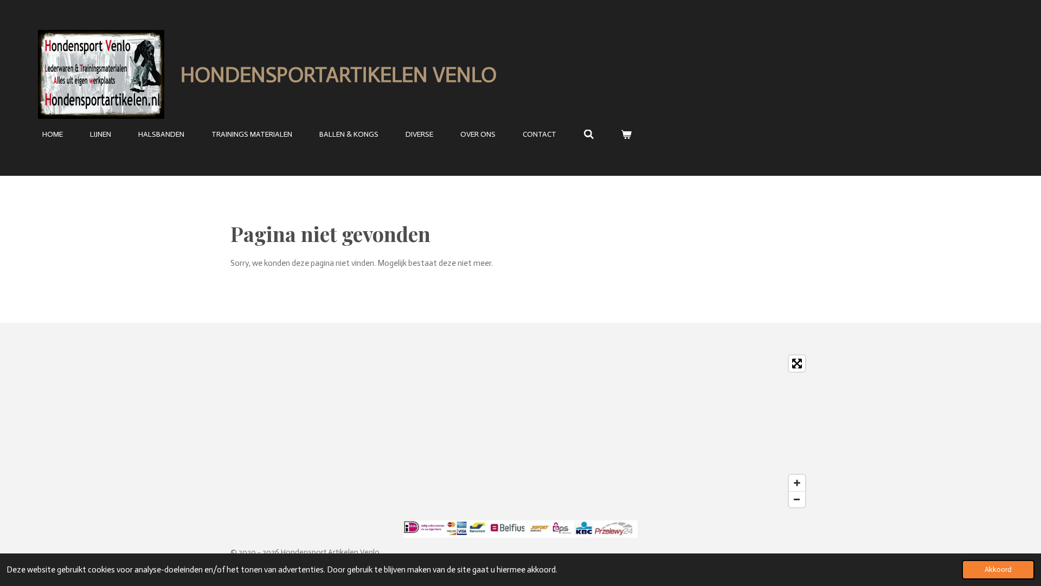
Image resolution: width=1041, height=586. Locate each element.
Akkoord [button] (998, 569)
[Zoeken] (589, 134)
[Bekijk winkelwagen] (627, 134)
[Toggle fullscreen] (797, 363)
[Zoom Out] (797, 499)
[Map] (520, 431)
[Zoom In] (797, 483)
